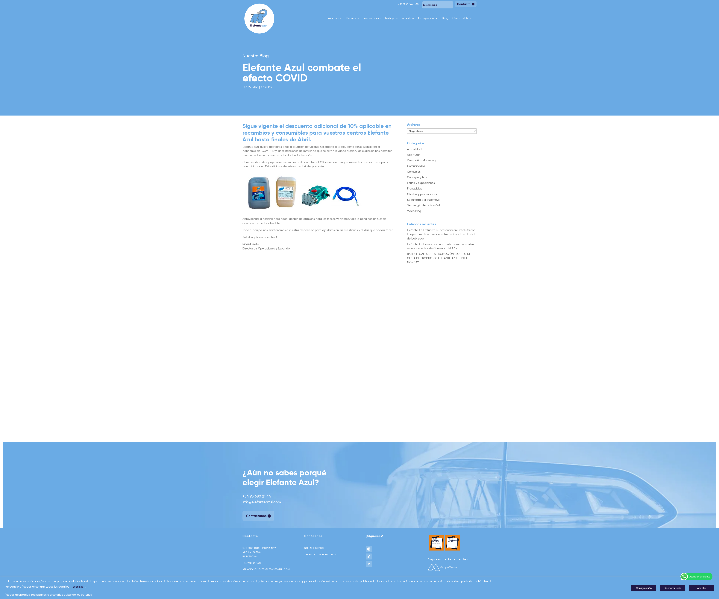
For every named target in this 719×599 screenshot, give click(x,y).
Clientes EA (460, 18)
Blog (445, 18)
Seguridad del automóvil (423, 199)
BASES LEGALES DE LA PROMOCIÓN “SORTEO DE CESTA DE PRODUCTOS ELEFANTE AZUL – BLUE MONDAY (439, 258)
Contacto (464, 4)
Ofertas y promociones (422, 194)
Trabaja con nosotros (399, 18)
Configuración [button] (644, 587)
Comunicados (416, 166)
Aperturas (413, 155)
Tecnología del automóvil (423, 205)
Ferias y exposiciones (421, 183)
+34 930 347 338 (252, 563)
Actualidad (414, 149)
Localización (371, 18)
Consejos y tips (417, 177)
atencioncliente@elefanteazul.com (266, 569)
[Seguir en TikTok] (369, 556)
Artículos (266, 87)
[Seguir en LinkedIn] (369, 564)
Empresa (333, 18)
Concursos (414, 171)
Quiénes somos (314, 548)
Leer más (78, 586)
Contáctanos (256, 516)
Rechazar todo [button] (673, 587)
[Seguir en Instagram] (369, 549)
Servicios (352, 18)
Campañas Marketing (421, 160)
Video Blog (414, 211)
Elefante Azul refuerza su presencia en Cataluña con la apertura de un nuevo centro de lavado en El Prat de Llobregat (441, 234)
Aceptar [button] (701, 587)
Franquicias (426, 18)
